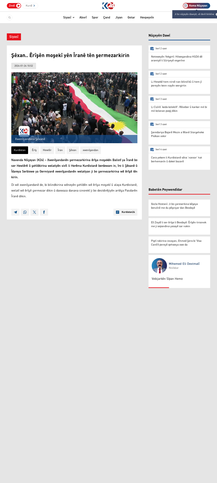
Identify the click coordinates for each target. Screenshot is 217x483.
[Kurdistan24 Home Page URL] (108, 5)
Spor (95, 17)
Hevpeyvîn (147, 17)
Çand (106, 17)
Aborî (83, 17)
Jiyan (118, 17)
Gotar (131, 17)
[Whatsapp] (25, 212)
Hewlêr (47, 150)
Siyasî (67, 17)
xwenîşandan (90, 150)
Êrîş (34, 150)
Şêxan (72, 150)
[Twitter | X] (34, 212)
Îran (60, 150)
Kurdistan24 (128, 212)
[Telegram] (15, 212)
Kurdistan (20, 150)
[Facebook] (44, 212)
